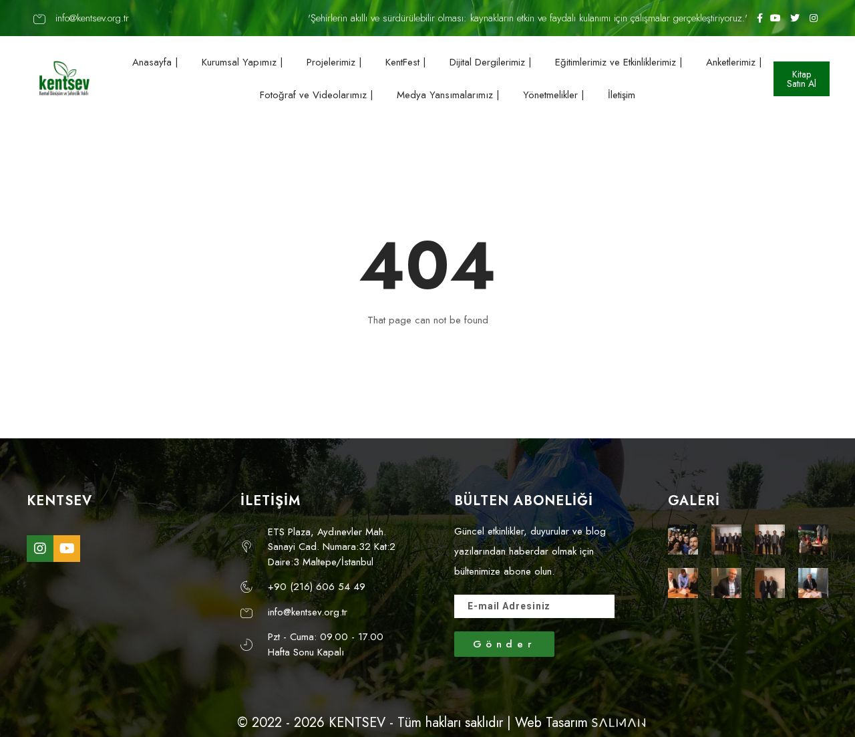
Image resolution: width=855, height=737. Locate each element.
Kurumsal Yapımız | (242, 62)
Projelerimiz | (334, 62)
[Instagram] (40, 548)
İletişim (621, 95)
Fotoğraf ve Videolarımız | (316, 95)
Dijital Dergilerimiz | (491, 62)
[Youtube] (66, 548)
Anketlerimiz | (734, 62)
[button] (802, 78)
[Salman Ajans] (618, 722)
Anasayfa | (155, 62)
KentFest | (405, 62)
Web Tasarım (551, 722)
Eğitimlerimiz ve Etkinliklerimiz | (619, 62)
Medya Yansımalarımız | (448, 95)
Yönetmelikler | (553, 95)
